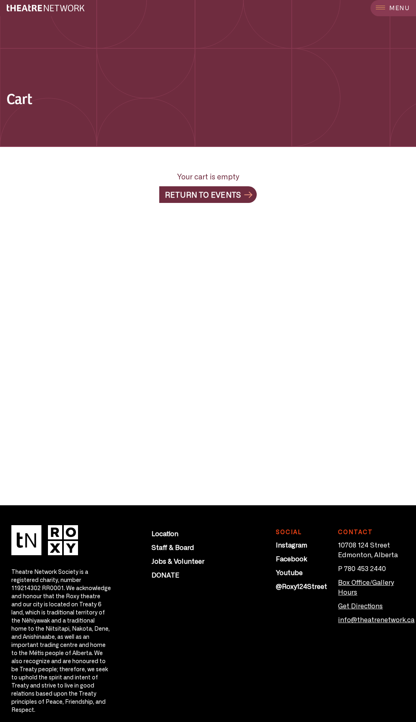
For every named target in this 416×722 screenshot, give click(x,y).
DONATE (165, 575)
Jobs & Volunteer (178, 561)
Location (165, 533)
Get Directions (360, 605)
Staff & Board (173, 547)
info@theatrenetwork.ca (376, 619)
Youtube (289, 572)
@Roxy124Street (301, 586)
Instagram (291, 545)
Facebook (291, 558)
